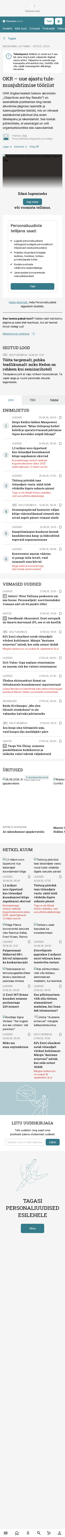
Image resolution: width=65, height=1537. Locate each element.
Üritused (34, 28)
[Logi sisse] (59, 1533)
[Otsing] (39, 1533)
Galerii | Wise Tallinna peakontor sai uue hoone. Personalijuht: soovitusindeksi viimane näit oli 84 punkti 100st (31, 600)
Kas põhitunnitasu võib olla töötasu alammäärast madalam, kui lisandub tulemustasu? (47, 1002)
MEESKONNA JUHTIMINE (16, 46)
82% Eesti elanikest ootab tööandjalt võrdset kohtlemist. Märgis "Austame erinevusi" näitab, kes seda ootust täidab (30, 640)
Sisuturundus (18, 354)
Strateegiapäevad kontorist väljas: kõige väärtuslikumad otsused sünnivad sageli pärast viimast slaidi (36, 513)
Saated (7, 613)
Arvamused (10, 701)
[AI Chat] (49, 1533)
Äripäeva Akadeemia (15, 827)
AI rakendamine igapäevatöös (23, 831)
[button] (24, 1142)
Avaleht (7, 28)
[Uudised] (16, 1533)
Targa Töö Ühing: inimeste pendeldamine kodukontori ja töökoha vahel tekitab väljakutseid (27, 750)
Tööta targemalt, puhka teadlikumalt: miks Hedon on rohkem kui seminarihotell (29, 364)
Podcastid (48, 28)
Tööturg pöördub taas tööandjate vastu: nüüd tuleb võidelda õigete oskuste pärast (33, 484)
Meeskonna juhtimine (16, 333)
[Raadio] (28, 1533)
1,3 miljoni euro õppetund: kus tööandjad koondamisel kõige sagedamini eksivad (31, 452)
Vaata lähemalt (18, 302)
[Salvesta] (60, 418)
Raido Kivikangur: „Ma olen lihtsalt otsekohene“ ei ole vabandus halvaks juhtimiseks (24, 709)
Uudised (17, 417)
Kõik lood (20, 28)
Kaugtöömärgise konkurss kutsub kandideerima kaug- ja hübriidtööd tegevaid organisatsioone (35, 535)
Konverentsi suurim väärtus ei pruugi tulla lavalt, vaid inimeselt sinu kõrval (31, 557)
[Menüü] (5, 1533)
